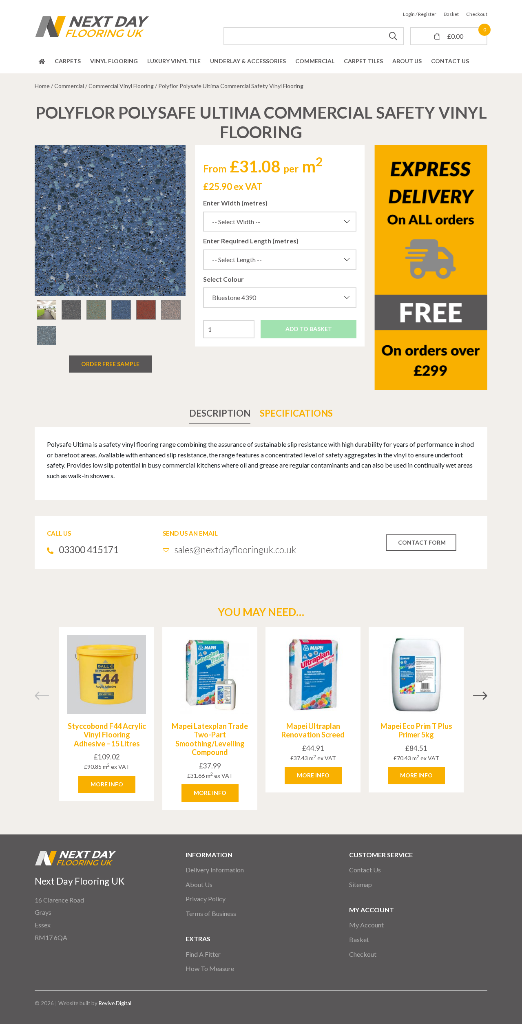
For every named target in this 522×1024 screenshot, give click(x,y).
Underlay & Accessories (248, 60)
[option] (110, 220)
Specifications (296, 413)
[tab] (219, 413)
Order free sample (110, 363)
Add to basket (308, 328)
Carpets (68, 60)
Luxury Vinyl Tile (174, 60)
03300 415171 (89, 549)
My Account (366, 925)
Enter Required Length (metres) (251, 241)
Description (219, 413)
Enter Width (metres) (235, 203)
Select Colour (223, 279)
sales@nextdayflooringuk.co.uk (235, 549)
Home (42, 61)
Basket (451, 14)
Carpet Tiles (363, 60)
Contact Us (450, 60)
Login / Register (419, 14)
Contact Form (422, 542)
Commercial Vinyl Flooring (121, 85)
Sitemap (360, 884)
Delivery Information (215, 870)
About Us (407, 60)
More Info (107, 784)
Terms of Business (211, 913)
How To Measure (210, 968)
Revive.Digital (115, 1003)
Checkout (476, 14)
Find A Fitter (203, 954)
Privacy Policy (206, 899)
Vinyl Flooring (114, 60)
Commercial (314, 60)
